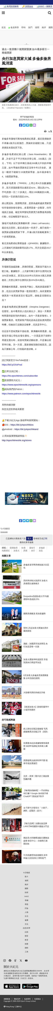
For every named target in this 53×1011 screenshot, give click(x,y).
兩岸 (44, 27)
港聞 (37, 27)
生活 (26, 916)
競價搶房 (14, 548)
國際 (51, 27)
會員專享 (14, 27)
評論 (26, 908)
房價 (25, 551)
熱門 (30, 27)
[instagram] (4, 960)
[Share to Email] (34, 125)
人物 (26, 912)
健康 (26, 920)
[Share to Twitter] (24, 125)
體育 (26, 936)
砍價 (23, 548)
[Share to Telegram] (27, 125)
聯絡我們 (17, 999)
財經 (26, 892)
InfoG (26, 896)
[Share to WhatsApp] (30, 125)
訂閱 (45, 538)
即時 (23, 27)
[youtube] (26, 960)
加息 (41, 551)
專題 (26, 904)
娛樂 (26, 944)
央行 (33, 551)
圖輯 (26, 948)
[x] (21, 960)
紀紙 (26, 932)
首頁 (3, 27)
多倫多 (42, 548)
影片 (26, 877)
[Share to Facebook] (20, 125)
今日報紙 (26, 873)
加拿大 (16, 551)
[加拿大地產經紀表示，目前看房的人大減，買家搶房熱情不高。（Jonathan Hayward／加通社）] (26, 85)
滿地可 (32, 548)
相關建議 (7, 999)
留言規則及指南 (4, 532)
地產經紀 (6, 551)
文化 (26, 924)
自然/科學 (26, 928)
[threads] (15, 960)
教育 (26, 940)
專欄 (26, 900)
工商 (26, 952)
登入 (29, 538)
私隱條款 (37, 999)
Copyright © (8, 1001)
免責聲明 (27, 999)
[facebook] (10, 960)
